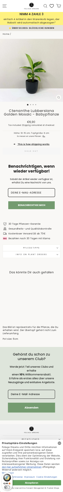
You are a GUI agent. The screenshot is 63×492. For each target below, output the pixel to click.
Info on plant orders (31, 254)
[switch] (7, 487)
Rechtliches (31, 439)
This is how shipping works (31, 144)
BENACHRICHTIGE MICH (31, 205)
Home (6, 34)
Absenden (31, 407)
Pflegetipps (31, 247)
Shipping (26, 125)
